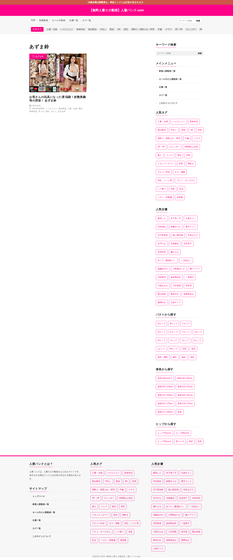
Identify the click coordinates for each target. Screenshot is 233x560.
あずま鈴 (39, 57)
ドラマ (168, 29)
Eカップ (174, 332)
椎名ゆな (175, 294)
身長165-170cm (165, 404)
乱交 (181, 189)
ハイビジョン (67, 29)
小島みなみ (163, 286)
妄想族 (180, 197)
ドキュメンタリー (166, 164)
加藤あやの (163, 269)
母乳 (192, 357)
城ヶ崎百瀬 (178, 235)
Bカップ (173, 324)
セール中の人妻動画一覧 (170, 79)
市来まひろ (193, 235)
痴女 (80, 108)
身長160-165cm (185, 395)
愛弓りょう (191, 227)
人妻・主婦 (52, 29)
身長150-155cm (185, 387)
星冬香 (189, 286)
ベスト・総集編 (165, 197)
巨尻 (181, 164)
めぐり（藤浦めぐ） (167, 260)
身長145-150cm (165, 387)
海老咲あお (189, 294)
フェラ (169, 155)
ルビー (53, 111)
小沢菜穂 (177, 286)
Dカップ (161, 332)
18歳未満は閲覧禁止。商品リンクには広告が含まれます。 (116, 2)
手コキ (41, 111)
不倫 (160, 29)
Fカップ (186, 332)
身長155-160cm (165, 395)
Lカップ (161, 349)
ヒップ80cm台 (182, 433)
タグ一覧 (86, 20)
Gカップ (198, 332)
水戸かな (162, 244)
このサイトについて (168, 103)
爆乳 (175, 357)
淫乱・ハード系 (165, 180)
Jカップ (185, 340)
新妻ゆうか (176, 227)
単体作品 (81, 29)
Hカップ (161, 340)
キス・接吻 (180, 172)
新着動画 (43, 20)
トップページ (38, 496)
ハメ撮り (162, 189)
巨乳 (126, 29)
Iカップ (173, 340)
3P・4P (178, 29)
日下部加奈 (163, 235)
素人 (160, 155)
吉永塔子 (188, 244)
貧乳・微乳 (163, 357)
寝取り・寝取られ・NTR (143, 29)
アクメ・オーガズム (186, 180)
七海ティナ (176, 303)
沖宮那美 (162, 277)
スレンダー (191, 29)
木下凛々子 (176, 218)
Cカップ (186, 324)
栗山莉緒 (162, 294)
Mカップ (174, 349)
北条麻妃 (175, 244)
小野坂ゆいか (179, 269)
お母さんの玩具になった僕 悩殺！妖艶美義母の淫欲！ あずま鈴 (57, 99)
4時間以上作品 (191, 147)
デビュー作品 (164, 172)
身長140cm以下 (165, 378)
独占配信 (92, 29)
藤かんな (175, 252)
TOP (33, 20)
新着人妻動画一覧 (167, 71)
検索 (198, 21)
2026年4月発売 (38, 108)
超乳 (183, 357)
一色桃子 (190, 277)
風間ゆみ (162, 303)
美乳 (188, 155)
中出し (103, 29)
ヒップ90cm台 (164, 442)
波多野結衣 (176, 277)
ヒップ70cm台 (164, 433)
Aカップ (161, 324)
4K (119, 29)
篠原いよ (162, 218)
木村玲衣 (162, 252)
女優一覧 (73, 20)
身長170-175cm (185, 404)
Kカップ (197, 340)
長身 (180, 412)
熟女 (112, 29)
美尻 (191, 442)
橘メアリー (195, 269)
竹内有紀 (162, 227)
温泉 (173, 189)
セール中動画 (58, 20)
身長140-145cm (184, 378)
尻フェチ (180, 442)
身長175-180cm (165, 412)
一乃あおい (186, 260)
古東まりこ (191, 218)
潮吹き (191, 164)
